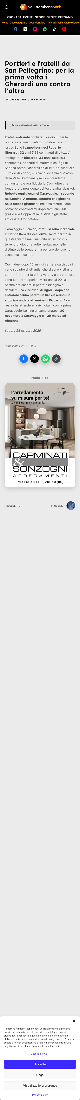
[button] (74, 1021)
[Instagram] (35, 29)
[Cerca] (7, 7)
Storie (40, 17)
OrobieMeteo (71, 22)
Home (5, 22)
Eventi (28, 17)
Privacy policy (40, 1094)
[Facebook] (15, 29)
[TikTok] (54, 29)
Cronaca (14, 17)
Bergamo (65, 17)
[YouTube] (64, 29)
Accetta (40, 1064)
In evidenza (38, 99)
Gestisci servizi (39, 1053)
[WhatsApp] (45, 29)
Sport (52, 17)
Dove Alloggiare (18, 22)
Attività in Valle (55, 22)
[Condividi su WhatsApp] (45, 358)
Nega (40, 1075)
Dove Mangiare (37, 22)
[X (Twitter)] (25, 29)
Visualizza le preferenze (40, 1085)
